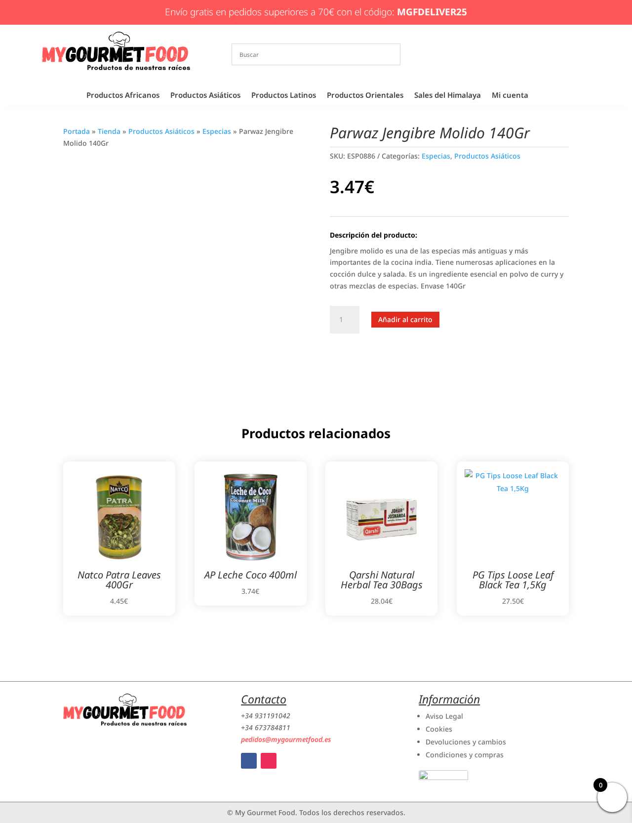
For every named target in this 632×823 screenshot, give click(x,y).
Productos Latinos (283, 95)
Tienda (109, 131)
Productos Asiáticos (205, 95)
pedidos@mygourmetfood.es (286, 739)
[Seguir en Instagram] (268, 761)
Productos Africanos (122, 95)
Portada (76, 131)
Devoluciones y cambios (466, 741)
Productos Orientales (365, 95)
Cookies (439, 729)
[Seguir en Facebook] (249, 761)
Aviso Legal (444, 716)
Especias (216, 131)
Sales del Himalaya (447, 95)
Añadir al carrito (405, 319)
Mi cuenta (510, 95)
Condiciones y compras (465, 754)
